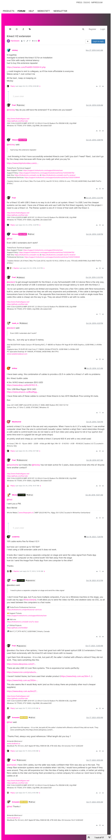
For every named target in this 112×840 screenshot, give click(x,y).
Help (31, 11)
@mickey (21, 105)
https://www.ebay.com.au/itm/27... (22, 691)
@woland (11, 282)
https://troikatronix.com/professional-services (24, 610)
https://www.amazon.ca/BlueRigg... (22, 392)
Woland (15, 140)
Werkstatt (43, 11)
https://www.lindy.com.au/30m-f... (76, 676)
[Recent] (16, 29)
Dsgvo (86, 2)
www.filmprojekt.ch (26, 513)
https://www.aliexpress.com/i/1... (21, 664)
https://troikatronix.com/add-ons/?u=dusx (23, 622)
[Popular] (23, 29)
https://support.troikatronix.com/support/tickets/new (43, 170)
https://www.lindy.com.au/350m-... (22, 680)
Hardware (15, 41)
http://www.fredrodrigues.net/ (18, 119)
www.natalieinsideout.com (17, 354)
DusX (14, 580)
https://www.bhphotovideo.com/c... (23, 163)
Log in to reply (98, 41)
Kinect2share (30, 599)
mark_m (15, 323)
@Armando (22, 760)
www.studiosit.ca (13, 743)
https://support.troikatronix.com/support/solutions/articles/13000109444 (52, 177)
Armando (15, 717)
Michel (14, 495)
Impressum (96, 2)
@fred (9, 238)
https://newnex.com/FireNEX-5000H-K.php (26, 67)
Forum (21, 11)
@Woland (21, 277)
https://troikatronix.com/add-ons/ (27, 175)
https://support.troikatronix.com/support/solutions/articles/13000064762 (46, 173)
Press (79, 2)
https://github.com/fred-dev (17, 121)
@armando (12, 765)
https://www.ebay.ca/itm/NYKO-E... (23, 385)
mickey (15, 50)
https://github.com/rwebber (17, 628)
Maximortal (16, 422)
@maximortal (12, 465)
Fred (14, 105)
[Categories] (10, 29)
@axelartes (31, 580)
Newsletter (60, 11)
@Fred (31, 234)
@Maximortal (22, 460)
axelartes (16, 537)
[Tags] (29, 29)
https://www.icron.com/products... (22, 672)
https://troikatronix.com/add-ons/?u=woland (58, 175)
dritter (14, 368)
